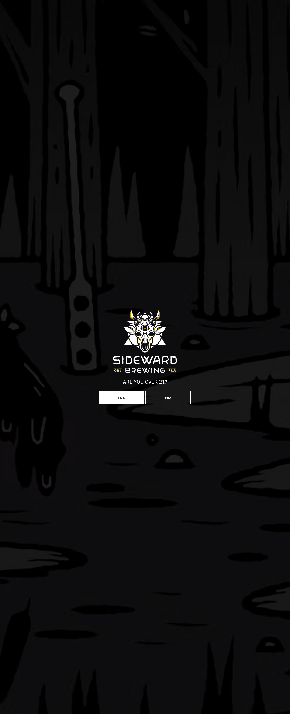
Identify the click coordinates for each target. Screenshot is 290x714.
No (168, 397)
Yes (121, 397)
